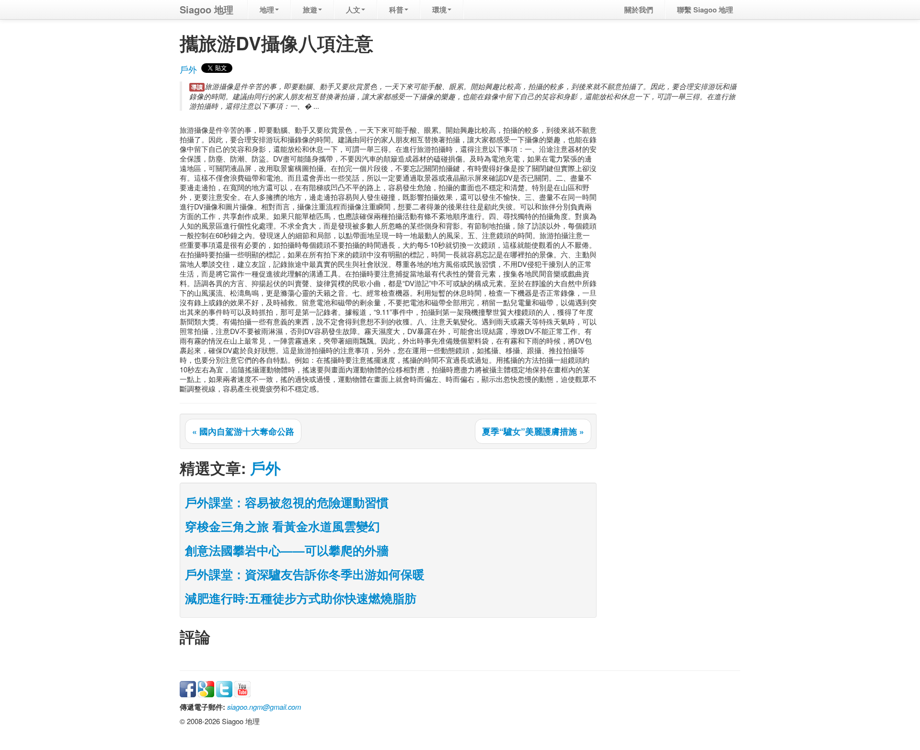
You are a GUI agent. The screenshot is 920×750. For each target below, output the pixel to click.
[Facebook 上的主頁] (188, 688)
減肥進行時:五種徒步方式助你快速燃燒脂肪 (300, 598)
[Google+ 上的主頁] (206, 688)
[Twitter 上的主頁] (224, 688)
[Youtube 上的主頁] (242, 688)
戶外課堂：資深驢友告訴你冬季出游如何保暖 (305, 574)
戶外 (188, 69)
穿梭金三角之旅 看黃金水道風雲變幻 (282, 526)
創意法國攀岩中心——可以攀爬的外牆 (287, 550)
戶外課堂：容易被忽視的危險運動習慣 (287, 502)
